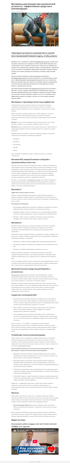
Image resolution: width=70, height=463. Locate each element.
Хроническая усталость (17, 275)
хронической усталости (34, 180)
